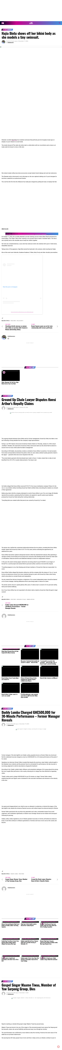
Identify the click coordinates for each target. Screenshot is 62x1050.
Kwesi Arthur (30, 599)
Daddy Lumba (14, 873)
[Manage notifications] (58, 1046)
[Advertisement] (31, 10)
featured (13, 320)
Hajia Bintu (14, 140)
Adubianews (11, 42)
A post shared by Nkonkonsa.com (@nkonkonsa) (22, 311)
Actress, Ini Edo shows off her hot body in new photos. (25, 234)
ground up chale (21, 599)
